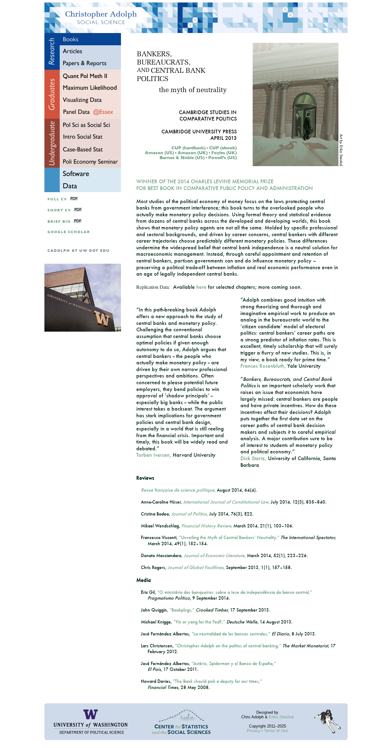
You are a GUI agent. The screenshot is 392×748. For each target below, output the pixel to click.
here (201, 287)
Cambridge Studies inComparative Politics (208, 115)
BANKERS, (154, 54)
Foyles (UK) (224, 152)
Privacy (253, 730)
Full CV (57, 199)
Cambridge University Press (199, 131)
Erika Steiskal (281, 717)
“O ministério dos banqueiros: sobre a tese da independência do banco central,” (234, 592)
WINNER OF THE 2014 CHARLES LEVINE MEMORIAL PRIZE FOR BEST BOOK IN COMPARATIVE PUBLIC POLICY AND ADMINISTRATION (224, 184)
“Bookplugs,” (181, 610)
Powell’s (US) (222, 157)
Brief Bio (59, 222)
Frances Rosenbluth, (263, 366)
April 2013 (223, 138)
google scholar (68, 232)
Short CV (59, 210)
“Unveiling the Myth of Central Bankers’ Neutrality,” (229, 537)
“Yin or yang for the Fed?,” (199, 622)
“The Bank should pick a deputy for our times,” (217, 681)
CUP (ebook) (223, 147)
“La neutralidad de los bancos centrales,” (230, 634)
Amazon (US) (159, 152)
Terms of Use (276, 730)
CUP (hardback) (188, 147)
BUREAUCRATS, (163, 62)
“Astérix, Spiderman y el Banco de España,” (233, 663)
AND (143, 70)
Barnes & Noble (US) (182, 157)
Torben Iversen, (153, 455)
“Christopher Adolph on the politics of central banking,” (228, 646)
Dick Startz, (253, 458)
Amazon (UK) (193, 152)
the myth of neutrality (193, 90)
